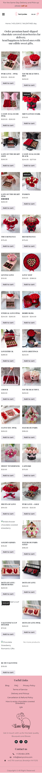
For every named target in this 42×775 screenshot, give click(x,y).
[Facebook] (16, 741)
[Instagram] (21, 741)
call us (24, 6)
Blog (7, 685)
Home (8, 24)
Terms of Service (20, 689)
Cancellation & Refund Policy (20, 697)
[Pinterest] (25, 741)
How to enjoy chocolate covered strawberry (20, 702)
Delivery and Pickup (20, 693)
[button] (3, 14)
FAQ (16, 685)
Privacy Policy (29, 685)
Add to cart (8, 83)
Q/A (21, 707)
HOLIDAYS (16, 24)
